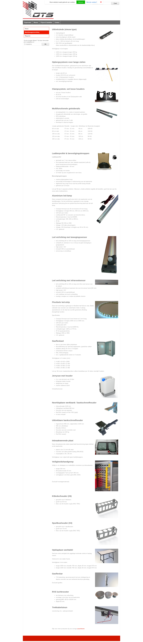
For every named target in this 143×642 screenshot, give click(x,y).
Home (26, 28)
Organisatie (27, 22)
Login (108, 638)
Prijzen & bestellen (46, 22)
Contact (57, 22)
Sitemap (102, 638)
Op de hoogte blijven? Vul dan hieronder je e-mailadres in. (36, 41)
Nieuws (36, 22)
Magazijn (27, 36)
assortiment (80, 628)
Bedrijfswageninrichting (32, 32)
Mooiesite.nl (114, 638)
